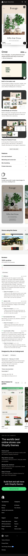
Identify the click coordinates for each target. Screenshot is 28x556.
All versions (11, 365)
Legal (15, 526)
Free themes (17, 507)
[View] (12, 242)
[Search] (22, 2)
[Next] (25, 230)
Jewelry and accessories (7, 510)
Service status (17, 528)
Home (3, 512)
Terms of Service (6, 540)
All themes (13, 355)
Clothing (4, 505)
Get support (5, 355)
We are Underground (7, 58)
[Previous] (22, 230)
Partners (16, 523)
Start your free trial (14, 488)
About (15, 521)
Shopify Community (6, 526)
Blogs (3, 528)
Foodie (8, 54)
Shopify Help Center (6, 521)
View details (5, 365)
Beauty (3, 507)
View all (17, 382)
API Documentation (6, 523)
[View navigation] (25, 2)
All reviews (5, 272)
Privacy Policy (5, 543)
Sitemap (4, 549)
